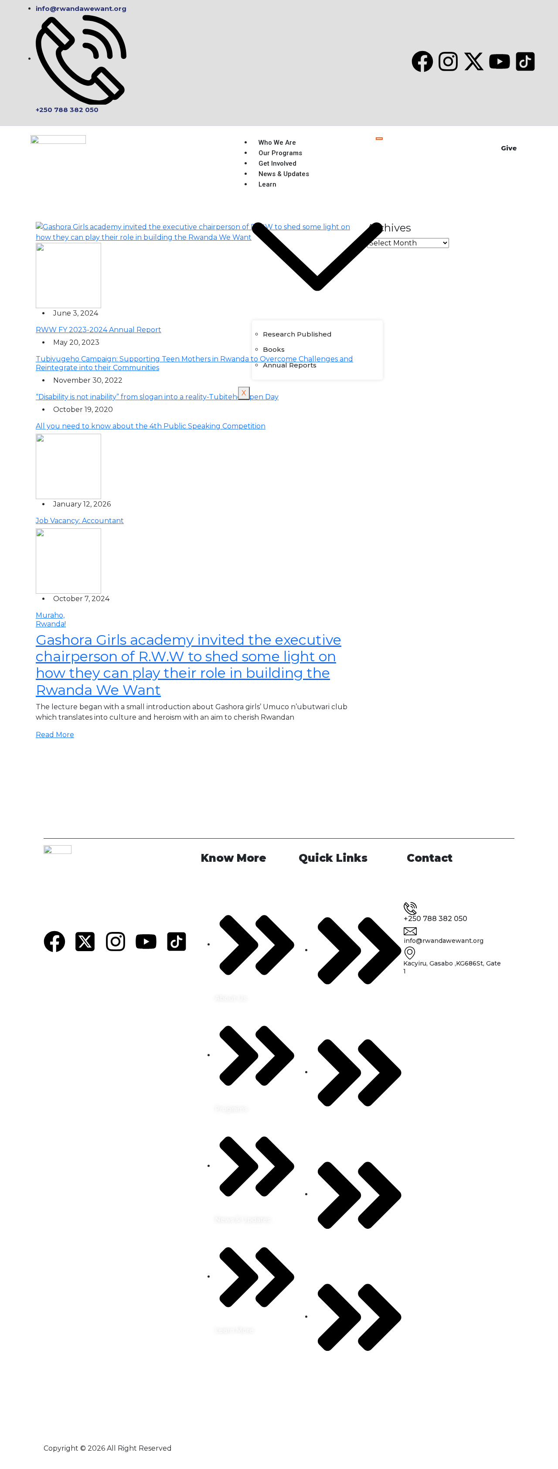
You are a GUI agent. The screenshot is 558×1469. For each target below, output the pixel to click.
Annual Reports (289, 365)
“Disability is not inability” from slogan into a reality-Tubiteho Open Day (157, 397)
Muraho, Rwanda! (51, 619)
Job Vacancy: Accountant (80, 521)
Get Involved (277, 163)
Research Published (297, 334)
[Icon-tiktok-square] (525, 61)
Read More (55, 735)
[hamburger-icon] (379, 138)
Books (274, 349)
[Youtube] (499, 61)
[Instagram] (448, 61)
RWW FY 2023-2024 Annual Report (98, 330)
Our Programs (280, 153)
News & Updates (284, 174)
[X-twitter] (474, 61)
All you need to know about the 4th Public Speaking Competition (150, 426)
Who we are (277, 142)
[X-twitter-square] (85, 941)
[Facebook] (422, 61)
